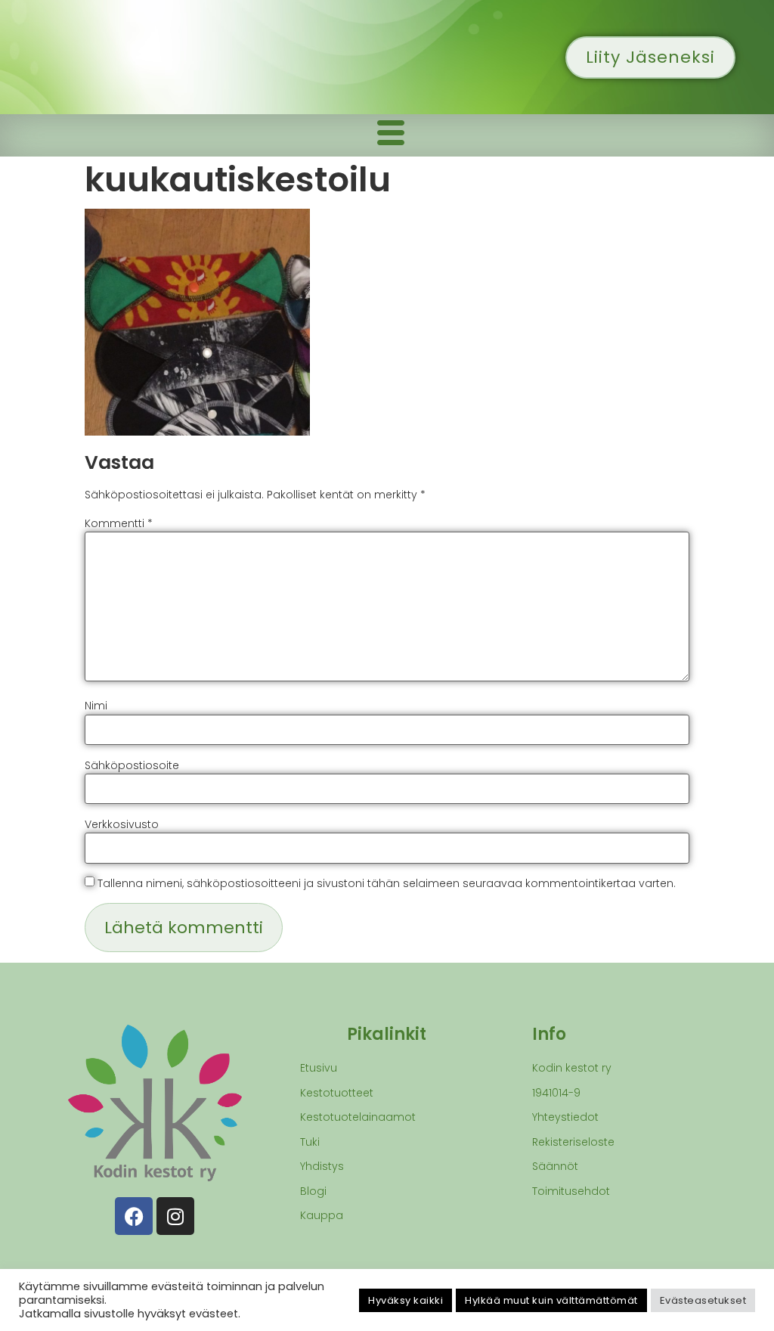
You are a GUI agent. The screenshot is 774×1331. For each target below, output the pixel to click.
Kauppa (321, 1215)
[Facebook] (134, 1216)
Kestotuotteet (336, 1092)
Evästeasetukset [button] (703, 1300)
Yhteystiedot (565, 1117)
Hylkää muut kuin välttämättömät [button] (551, 1300)
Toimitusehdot (571, 1191)
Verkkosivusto (122, 824)
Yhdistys (322, 1166)
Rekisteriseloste (573, 1142)
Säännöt (555, 1166)
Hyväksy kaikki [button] (405, 1300)
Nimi (96, 705)
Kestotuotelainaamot (358, 1117)
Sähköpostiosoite (132, 765)
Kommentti (119, 523)
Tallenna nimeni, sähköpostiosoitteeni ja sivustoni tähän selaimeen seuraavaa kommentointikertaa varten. (387, 883)
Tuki (310, 1142)
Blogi (313, 1191)
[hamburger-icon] (391, 135)
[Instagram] (175, 1216)
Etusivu (318, 1067)
